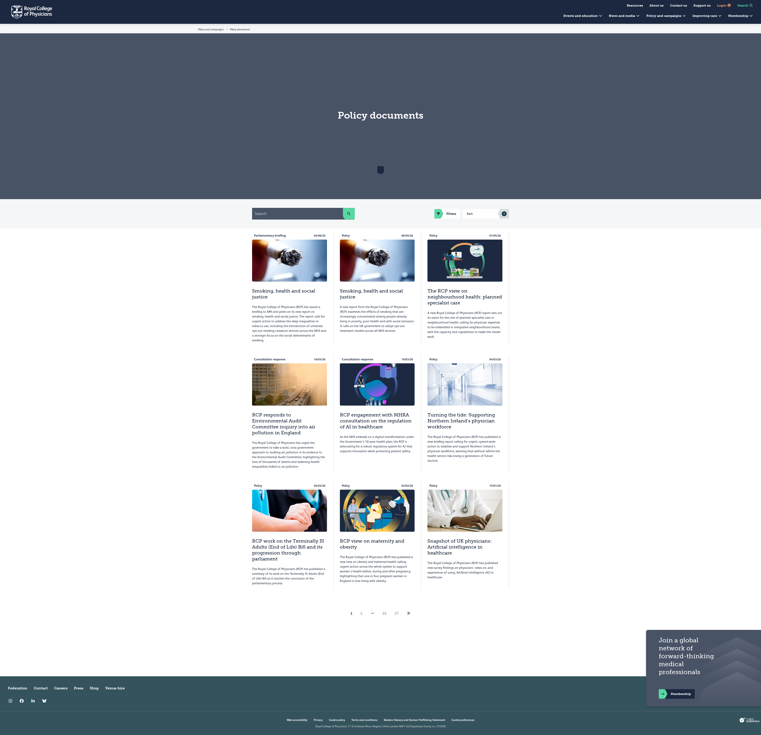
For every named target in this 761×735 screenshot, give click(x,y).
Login (722, 5)
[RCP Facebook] (21, 701)
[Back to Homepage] (29, 12)
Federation (17, 688)
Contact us (678, 5)
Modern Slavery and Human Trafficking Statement (414, 720)
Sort (470, 214)
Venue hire (115, 688)
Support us (702, 5)
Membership (738, 16)
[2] (409, 613)
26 (384, 613)
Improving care (705, 16)
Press (78, 688)
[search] (349, 213)
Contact (41, 688)
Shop (94, 688)
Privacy (318, 720)
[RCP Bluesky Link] (44, 701)
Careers (61, 688)
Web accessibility (297, 720)
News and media (622, 16)
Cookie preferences (462, 720)
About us (656, 5)
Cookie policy (337, 720)
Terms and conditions (364, 720)
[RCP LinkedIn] (33, 701)
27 (397, 613)
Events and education (580, 16)
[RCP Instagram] (10, 701)
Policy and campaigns (664, 16)
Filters (451, 214)
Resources (635, 5)
